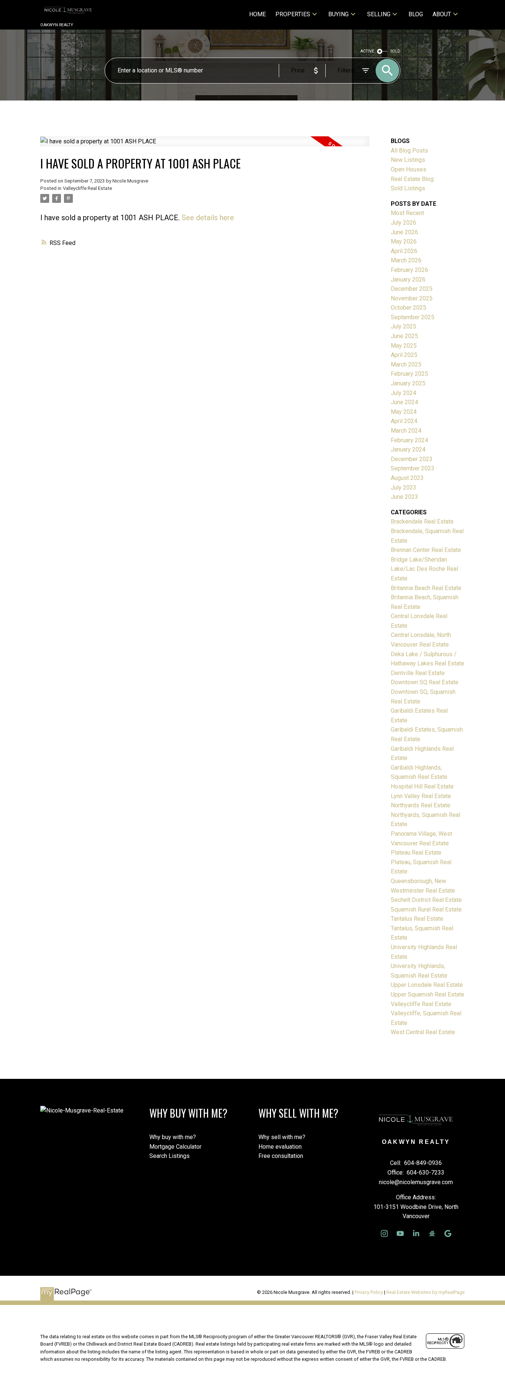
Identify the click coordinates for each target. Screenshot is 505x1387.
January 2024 (408, 449)
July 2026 (403, 222)
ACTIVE (367, 51)
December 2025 (412, 288)
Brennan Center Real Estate (426, 549)
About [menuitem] (442, 14)
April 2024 (404, 421)
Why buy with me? (172, 1137)
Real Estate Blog (412, 179)
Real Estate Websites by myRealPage (425, 1292)
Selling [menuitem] (378, 14)
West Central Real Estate (423, 1032)
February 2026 (409, 269)
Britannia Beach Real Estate (426, 588)
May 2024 (404, 411)
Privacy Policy (369, 1292)
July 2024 (403, 392)
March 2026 (406, 260)
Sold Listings (408, 188)
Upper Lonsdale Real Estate (427, 984)
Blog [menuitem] (416, 14)
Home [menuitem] (257, 14)
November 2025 (412, 298)
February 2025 (409, 373)
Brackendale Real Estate (422, 521)
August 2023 (407, 477)
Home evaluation (280, 1146)
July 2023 (403, 487)
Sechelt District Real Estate (426, 899)
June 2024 (404, 402)
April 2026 (404, 251)
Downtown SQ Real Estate (424, 682)
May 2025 (404, 345)
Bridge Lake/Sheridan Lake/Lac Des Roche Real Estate (424, 569)
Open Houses (408, 169)
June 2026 (404, 232)
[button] (384, 1233)
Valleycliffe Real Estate (87, 188)
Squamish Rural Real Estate (426, 909)
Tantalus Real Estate (417, 918)
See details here (208, 217)
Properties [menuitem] (292, 14)
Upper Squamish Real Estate (427, 994)
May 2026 (404, 241)
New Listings (408, 159)
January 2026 (408, 279)
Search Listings (169, 1155)
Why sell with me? (281, 1137)
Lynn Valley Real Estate (421, 796)
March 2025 (406, 364)
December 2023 (412, 459)
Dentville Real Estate (418, 673)
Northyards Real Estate (420, 805)
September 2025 (412, 317)
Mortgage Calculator (175, 1146)
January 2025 (408, 383)
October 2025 (408, 307)
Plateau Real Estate (416, 852)
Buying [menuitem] (338, 14)
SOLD (395, 51)
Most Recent (407, 213)
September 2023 (412, 468)
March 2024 (406, 430)
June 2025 (404, 336)
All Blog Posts (409, 150)
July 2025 (403, 326)
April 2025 (404, 354)
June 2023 (404, 496)
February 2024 (409, 440)
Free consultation (280, 1155)
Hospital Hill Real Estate (422, 786)
